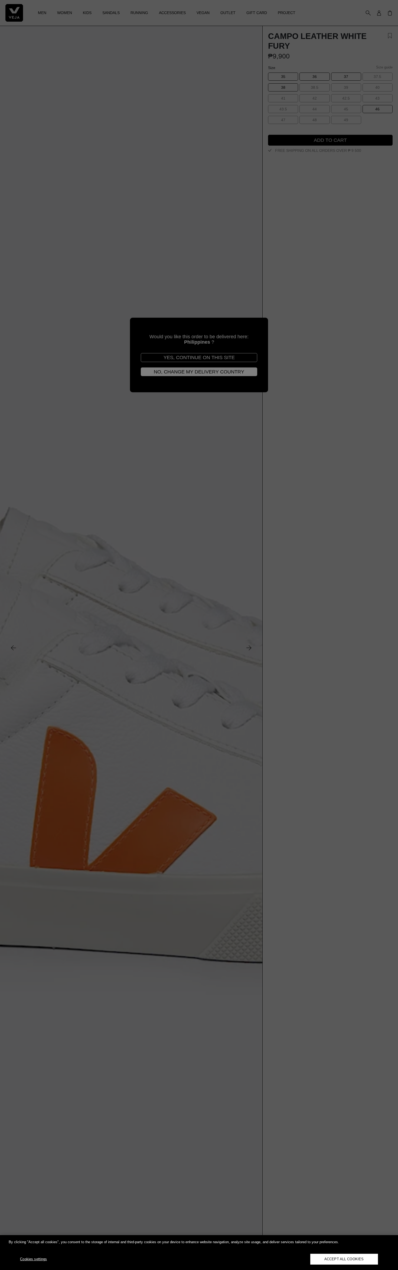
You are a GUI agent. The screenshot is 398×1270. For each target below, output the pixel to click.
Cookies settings (33, 1259)
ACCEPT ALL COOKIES (344, 1259)
